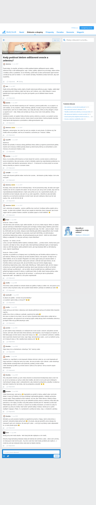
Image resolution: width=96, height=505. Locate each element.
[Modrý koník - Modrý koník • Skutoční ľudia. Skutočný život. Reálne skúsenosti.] (9, 32)
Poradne (60, 32)
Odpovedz (12, 81)
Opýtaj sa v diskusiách (83, 235)
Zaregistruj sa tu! (86, 28)
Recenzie (70, 32)
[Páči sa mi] (4, 81)
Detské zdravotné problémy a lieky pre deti (23, 52)
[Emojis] (4, 456)
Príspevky (50, 32)
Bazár (21, 32)
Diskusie (5, 52)
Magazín (80, 32)
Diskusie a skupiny (35, 32)
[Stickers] (8, 456)
